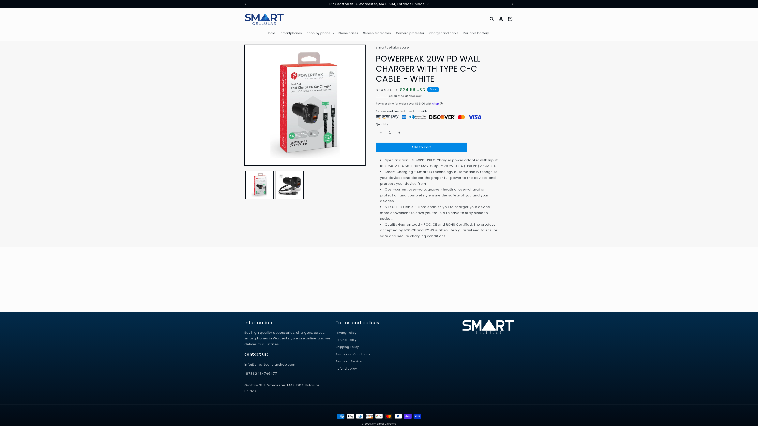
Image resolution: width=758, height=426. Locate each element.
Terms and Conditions (353, 354)
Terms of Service (349, 361)
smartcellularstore (384, 423)
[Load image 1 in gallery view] (259, 185)
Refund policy (346, 369)
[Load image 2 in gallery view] (290, 185)
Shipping (382, 96)
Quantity (382, 124)
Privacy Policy (346, 333)
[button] (320, 33)
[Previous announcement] (245, 4)
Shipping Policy (347, 347)
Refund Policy (346, 340)
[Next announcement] (512, 4)
